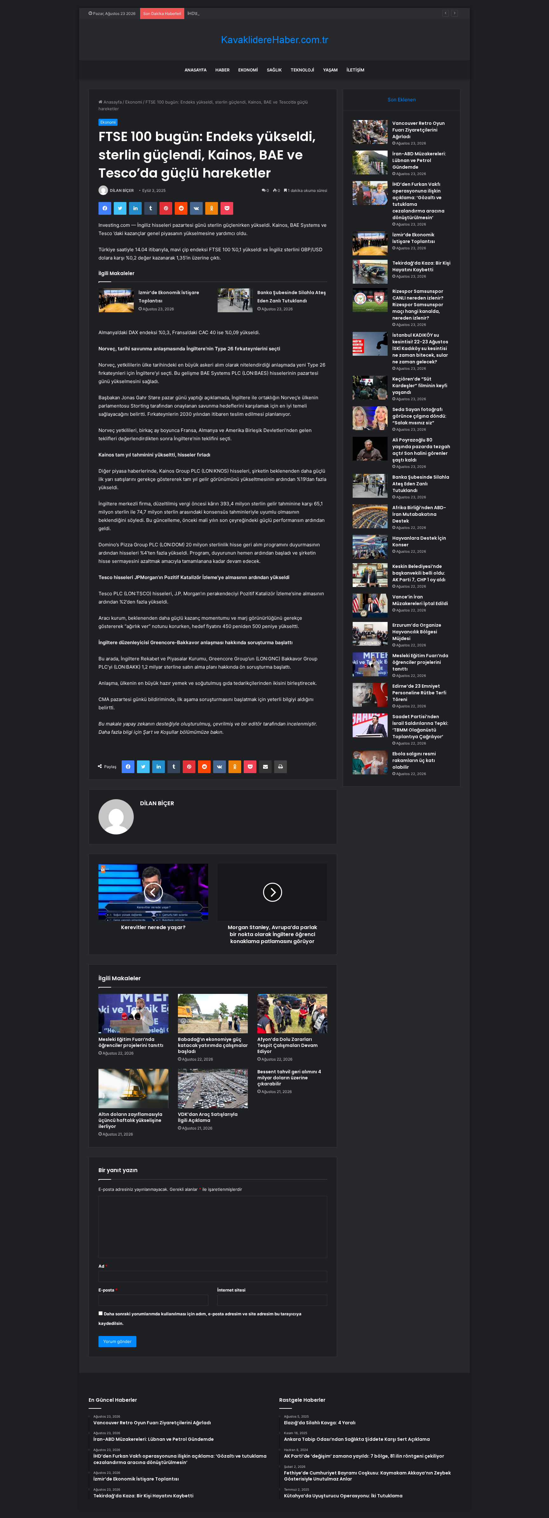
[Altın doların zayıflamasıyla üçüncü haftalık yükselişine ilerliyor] (133, 1088)
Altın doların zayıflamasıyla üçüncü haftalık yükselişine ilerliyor (130, 1120)
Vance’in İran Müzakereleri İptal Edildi (420, 600)
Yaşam (330, 69)
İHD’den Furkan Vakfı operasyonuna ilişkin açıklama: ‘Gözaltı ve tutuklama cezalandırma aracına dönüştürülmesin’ (298, 13)
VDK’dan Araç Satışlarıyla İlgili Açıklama (208, 1117)
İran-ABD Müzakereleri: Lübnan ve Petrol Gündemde (419, 160)
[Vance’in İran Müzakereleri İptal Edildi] (370, 605)
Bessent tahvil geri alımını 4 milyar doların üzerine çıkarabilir (289, 1078)
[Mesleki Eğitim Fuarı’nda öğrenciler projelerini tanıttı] (133, 1013)
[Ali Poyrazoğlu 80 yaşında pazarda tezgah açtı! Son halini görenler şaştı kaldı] (370, 449)
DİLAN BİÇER (122, 190)
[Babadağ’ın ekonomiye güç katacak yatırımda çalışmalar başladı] (213, 1013)
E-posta (108, 1289)
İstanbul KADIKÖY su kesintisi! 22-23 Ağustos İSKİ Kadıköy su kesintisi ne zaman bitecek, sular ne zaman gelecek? (420, 348)
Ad (102, 1266)
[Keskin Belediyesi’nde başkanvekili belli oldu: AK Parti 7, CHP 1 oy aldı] (370, 575)
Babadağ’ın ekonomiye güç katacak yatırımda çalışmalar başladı (213, 1045)
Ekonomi (248, 69)
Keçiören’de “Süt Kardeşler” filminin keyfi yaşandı (419, 385)
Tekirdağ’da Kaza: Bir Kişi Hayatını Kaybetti (421, 266)
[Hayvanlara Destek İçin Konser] (370, 547)
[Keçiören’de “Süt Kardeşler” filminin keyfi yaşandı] (370, 388)
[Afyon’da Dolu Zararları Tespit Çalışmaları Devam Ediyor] (292, 1013)
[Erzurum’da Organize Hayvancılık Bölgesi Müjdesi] (370, 634)
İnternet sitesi (231, 1289)
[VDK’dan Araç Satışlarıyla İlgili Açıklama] (213, 1088)
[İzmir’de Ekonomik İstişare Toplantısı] (116, 300)
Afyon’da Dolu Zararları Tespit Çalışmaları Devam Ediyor (287, 1045)
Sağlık (274, 69)
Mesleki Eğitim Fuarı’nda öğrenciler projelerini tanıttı (130, 1042)
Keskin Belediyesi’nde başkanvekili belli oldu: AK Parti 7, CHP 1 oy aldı (418, 573)
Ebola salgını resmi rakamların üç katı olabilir (414, 760)
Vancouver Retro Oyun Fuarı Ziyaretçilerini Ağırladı (418, 130)
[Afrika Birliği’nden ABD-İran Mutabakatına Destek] (370, 516)
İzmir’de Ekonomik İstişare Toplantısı (413, 238)
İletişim (355, 69)
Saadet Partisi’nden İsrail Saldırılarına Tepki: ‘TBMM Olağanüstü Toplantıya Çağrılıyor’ (420, 726)
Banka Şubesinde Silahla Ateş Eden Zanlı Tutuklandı (420, 484)
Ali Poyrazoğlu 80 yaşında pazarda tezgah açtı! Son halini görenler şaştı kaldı (421, 450)
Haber (222, 69)
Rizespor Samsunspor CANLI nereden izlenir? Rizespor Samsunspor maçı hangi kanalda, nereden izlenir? (418, 304)
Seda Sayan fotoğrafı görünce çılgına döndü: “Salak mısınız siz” (419, 416)
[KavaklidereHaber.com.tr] (274, 40)
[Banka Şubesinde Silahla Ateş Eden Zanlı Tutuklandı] (235, 300)
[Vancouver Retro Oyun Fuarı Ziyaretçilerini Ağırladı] (370, 132)
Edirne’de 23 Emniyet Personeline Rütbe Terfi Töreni (419, 693)
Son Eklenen (402, 100)
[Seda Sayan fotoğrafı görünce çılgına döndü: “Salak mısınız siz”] (370, 418)
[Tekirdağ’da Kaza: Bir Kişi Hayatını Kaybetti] (370, 272)
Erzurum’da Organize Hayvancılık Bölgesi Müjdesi (416, 632)
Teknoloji (302, 69)
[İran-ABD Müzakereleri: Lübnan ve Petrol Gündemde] (370, 162)
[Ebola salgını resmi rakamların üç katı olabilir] (370, 762)
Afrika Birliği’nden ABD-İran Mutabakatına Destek (419, 514)
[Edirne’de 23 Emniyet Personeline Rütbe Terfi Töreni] (370, 695)
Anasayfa (196, 69)
